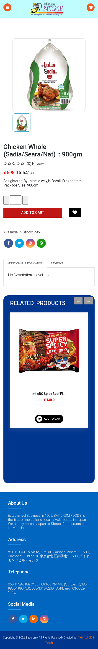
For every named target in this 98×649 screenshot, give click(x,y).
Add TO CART (32, 212)
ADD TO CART (52, 418)
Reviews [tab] (57, 263)
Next (88, 300)
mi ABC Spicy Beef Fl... (49, 394)
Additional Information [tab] (25, 263)
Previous (78, 300)
